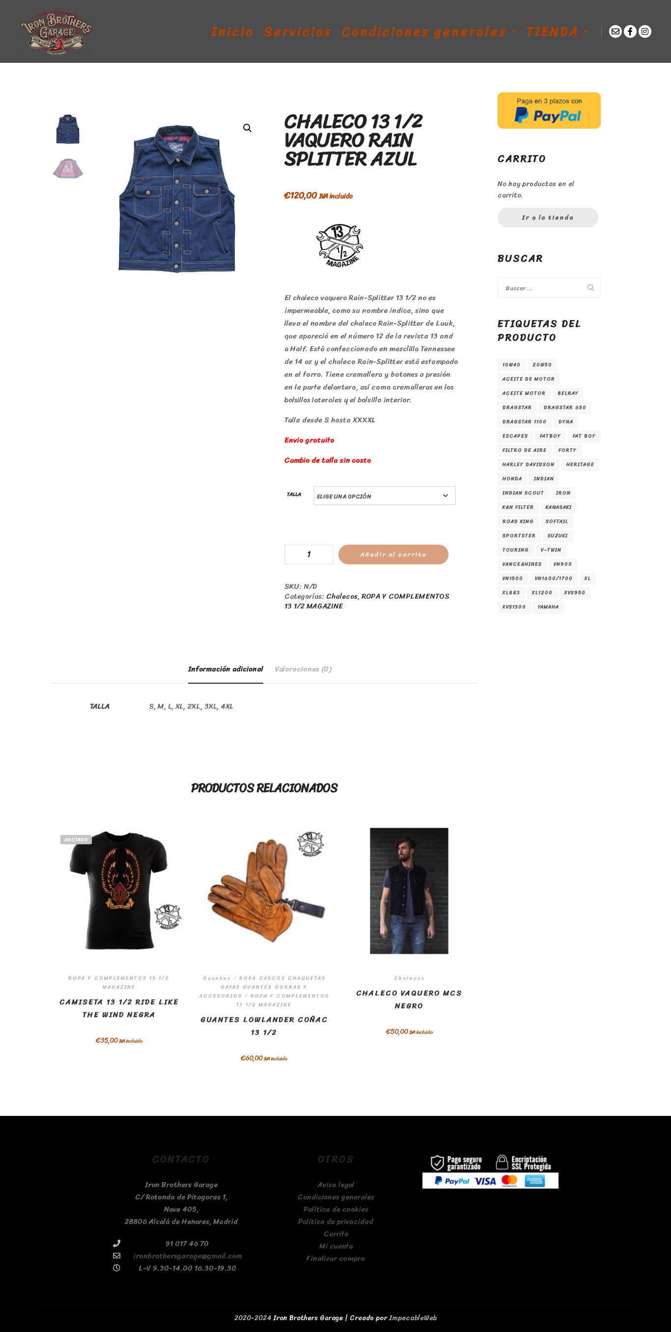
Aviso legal (336, 1185)
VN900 (563, 564)
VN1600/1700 (554, 578)
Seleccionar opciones (119, 912)
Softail (557, 521)
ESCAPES (515, 436)
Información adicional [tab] (225, 669)
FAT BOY (584, 436)
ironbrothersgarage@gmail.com (187, 1256)
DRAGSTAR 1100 (525, 421)
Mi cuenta (336, 1246)
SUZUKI (558, 535)
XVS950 (575, 592)
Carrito (336, 1234)
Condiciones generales (336, 1197)
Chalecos (342, 596)
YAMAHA (548, 607)
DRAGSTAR (517, 407)
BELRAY (568, 393)
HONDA (512, 478)
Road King (518, 521)
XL (588, 578)
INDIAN (544, 478)
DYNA (566, 421)
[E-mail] (615, 31)
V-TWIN (551, 550)
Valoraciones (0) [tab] (303, 669)
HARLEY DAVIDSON (529, 464)
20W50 (542, 365)
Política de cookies (336, 1209)
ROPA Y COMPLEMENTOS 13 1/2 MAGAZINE (366, 601)
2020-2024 (252, 1318)
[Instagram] (645, 31)
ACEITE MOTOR (524, 393)
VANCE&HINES (522, 564)
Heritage (580, 464)
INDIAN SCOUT (523, 493)
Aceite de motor (529, 379)
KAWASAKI (559, 507)
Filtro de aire (525, 450)
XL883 (511, 592)
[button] (247, 128)
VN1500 (513, 578)
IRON (563, 493)
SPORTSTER (519, 535)
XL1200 (542, 592)
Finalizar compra (336, 1258)
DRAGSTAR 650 (565, 407)
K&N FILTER (518, 507)
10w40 (512, 365)
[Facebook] (630, 31)
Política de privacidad (335, 1222)
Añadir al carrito (393, 554)
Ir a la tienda (548, 217)
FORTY (568, 450)
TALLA (294, 494)
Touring (516, 550)
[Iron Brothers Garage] (56, 31)
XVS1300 (514, 607)
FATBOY (550, 436)
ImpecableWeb (413, 1318)
